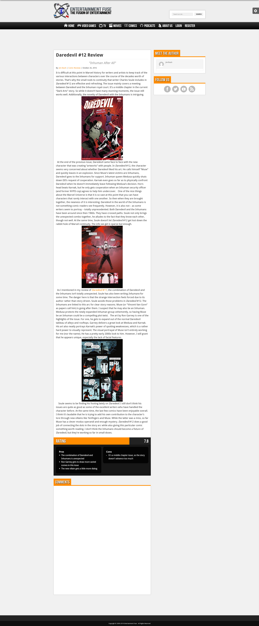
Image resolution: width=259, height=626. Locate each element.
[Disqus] (102, 513)
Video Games (89, 26)
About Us (167, 26)
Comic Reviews (74, 68)
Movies (117, 26)
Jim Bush (62, 68)
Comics (133, 26)
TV (104, 26)
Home (71, 26)
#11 (99, 290)
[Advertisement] (129, 39)
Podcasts (149, 26)
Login (179, 26)
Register (190, 26)
